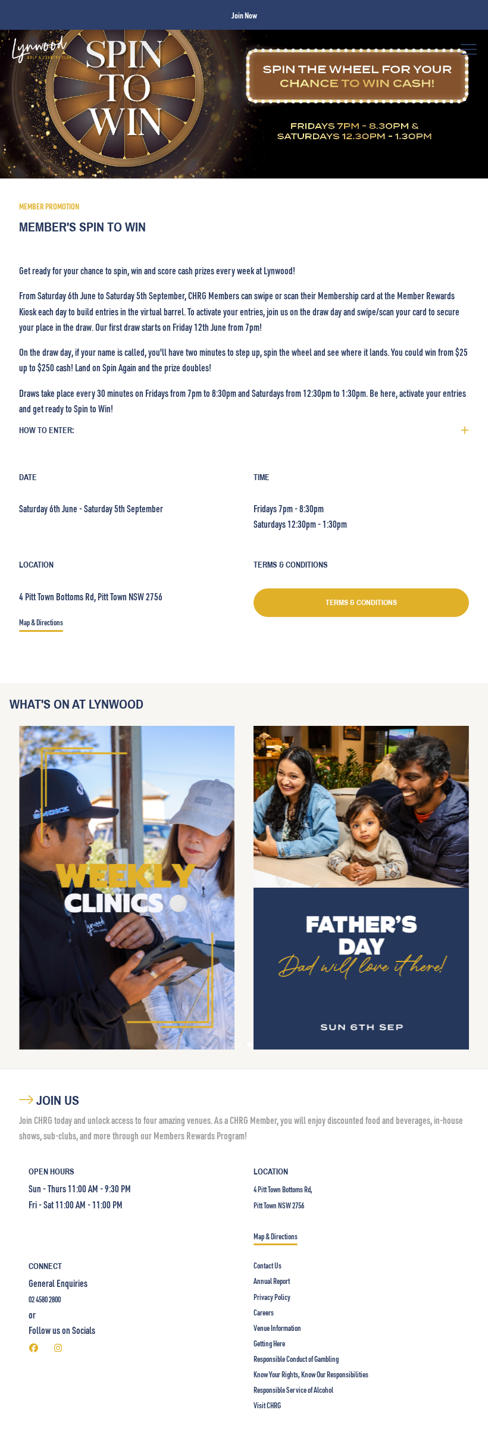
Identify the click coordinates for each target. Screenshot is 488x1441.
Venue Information (277, 1328)
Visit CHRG (267, 1405)
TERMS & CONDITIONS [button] (361, 602)
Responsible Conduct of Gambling (296, 1359)
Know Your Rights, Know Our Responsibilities (311, 1374)
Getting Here (269, 1343)
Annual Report (272, 1281)
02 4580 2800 (45, 1299)
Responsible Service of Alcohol (293, 1390)
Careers (264, 1312)
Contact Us (267, 1265)
